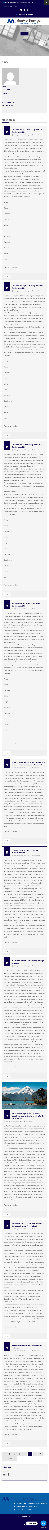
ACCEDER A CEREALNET (25, 14)
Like (7, 276)
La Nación (37, 135)
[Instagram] (21, 10)
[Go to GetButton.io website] (43, 1527)
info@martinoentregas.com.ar (27, 1506)
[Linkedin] (28, 10)
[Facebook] (24, 10)
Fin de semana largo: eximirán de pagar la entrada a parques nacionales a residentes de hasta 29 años (28, 1116)
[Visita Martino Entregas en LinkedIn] (4, 1475)
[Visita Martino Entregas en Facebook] (8, 1475)
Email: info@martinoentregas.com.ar (19, 3)
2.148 (10, 1459)
